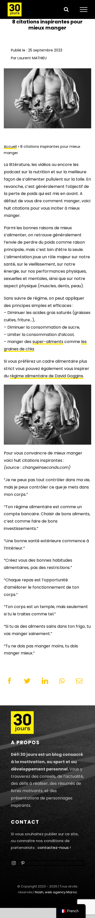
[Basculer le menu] (83, 9)
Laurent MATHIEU (32, 58)
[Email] (79, 681)
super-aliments (47, 342)
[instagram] (14, 863)
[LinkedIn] (45, 681)
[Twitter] (27, 681)
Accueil (10, 146)
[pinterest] (23, 863)
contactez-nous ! (54, 847)
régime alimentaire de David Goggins (46, 376)
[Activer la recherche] (66, 9)
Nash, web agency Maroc (56, 892)
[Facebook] (9, 681)
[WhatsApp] (62, 681)
